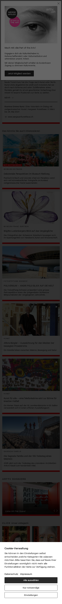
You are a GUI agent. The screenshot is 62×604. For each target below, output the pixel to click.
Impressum (26, 573)
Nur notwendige (31, 587)
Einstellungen (31, 594)
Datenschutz (11, 573)
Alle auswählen (31, 580)
